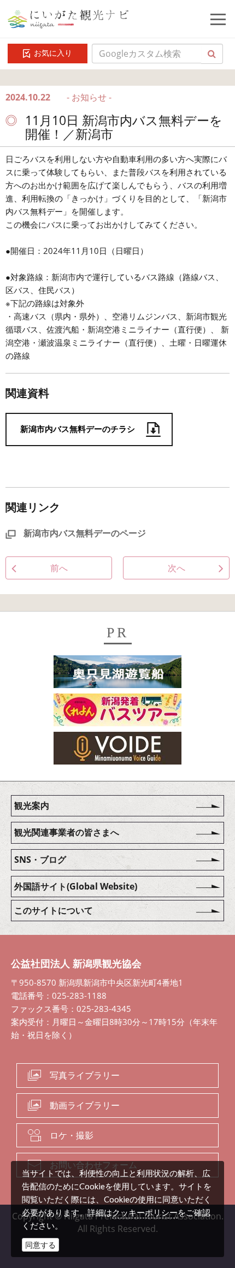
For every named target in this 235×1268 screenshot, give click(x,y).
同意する (40, 1245)
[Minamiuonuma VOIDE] (117, 750)
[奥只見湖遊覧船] (117, 674)
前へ (59, 568)
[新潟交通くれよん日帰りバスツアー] (117, 712)
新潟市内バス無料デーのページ (83, 533)
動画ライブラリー (85, 1105)
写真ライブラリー (85, 1075)
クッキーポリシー (145, 1212)
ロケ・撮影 (71, 1135)
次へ (176, 568)
